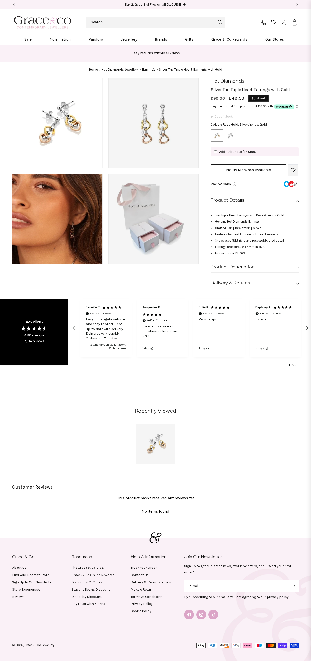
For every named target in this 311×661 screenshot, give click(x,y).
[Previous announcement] (14, 4)
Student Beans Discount (90, 589)
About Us (19, 568)
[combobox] (155, 22)
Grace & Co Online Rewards (93, 575)
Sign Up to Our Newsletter (32, 582)
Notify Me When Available (248, 170)
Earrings (149, 70)
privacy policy (278, 597)
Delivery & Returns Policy (151, 582)
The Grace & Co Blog (87, 568)
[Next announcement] (297, 4)
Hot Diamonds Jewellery (120, 70)
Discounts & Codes (86, 582)
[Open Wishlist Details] (274, 22)
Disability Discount (86, 597)
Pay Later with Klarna (88, 604)
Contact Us (140, 575)
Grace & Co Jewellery (39, 645)
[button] (28, 39)
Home (93, 70)
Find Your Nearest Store (30, 575)
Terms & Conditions (146, 597)
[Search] (220, 22)
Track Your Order (144, 568)
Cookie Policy (141, 611)
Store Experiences (26, 589)
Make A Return (142, 589)
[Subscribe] (293, 586)
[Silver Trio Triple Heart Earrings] (230, 136)
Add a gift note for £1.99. (237, 152)
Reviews (18, 597)
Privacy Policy (142, 604)
